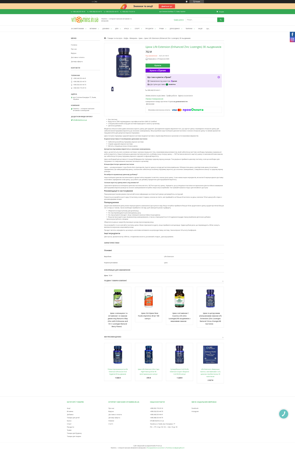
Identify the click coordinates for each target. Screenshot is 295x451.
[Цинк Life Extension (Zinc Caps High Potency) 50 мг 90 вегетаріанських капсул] (148, 354)
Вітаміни (70, 411)
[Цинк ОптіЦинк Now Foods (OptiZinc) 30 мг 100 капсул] (148, 298)
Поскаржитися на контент (156, 448)
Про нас (74, 49)
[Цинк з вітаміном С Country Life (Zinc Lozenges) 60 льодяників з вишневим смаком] (179, 298)
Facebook (195, 408)
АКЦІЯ (200, 29)
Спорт (69, 424)
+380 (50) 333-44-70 (156, 411)
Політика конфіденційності (175, 448)
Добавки (70, 414)
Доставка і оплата (77, 57)
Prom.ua (159, 446)
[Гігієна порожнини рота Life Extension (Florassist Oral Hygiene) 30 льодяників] (117, 354)
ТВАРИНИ (189, 29)
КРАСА (126, 29)
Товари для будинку (74, 433)
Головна (74, 45)
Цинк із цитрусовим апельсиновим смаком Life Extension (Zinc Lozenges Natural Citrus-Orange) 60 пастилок (210, 318)
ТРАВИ (161, 29)
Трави (69, 430)
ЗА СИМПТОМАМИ (77, 29)
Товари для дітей (73, 418)
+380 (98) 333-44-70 (156, 418)
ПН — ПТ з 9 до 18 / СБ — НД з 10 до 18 (163, 427)
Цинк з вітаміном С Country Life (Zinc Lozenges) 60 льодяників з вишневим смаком (180, 317)
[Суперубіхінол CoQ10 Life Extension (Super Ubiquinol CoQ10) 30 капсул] (179, 354)
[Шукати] (220, 19)
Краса (69, 421)
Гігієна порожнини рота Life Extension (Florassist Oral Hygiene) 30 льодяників (118, 371)
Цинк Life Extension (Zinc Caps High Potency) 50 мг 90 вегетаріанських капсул (149, 371)
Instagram (195, 411)
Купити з (154, 71)
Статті (110, 424)
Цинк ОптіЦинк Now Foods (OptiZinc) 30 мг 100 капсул (149, 316)
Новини (111, 421)
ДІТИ (116, 29)
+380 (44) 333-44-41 (156, 414)
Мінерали (133, 38)
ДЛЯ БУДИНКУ (175, 29)
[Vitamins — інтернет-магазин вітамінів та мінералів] (85, 22)
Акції (68, 408)
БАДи (126, 38)
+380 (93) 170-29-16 (156, 408)
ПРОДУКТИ (149, 29)
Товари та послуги (114, 38)
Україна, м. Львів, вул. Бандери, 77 (162, 424)
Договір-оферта (77, 61)
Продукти (70, 427)
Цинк (141, 38)
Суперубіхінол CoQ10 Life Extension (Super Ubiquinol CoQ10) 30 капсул (179, 371)
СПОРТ (137, 29)
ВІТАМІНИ (93, 29)
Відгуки (73, 53)
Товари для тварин (74, 436)
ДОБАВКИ (105, 29)
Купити (158, 65)
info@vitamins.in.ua (80, 120)
